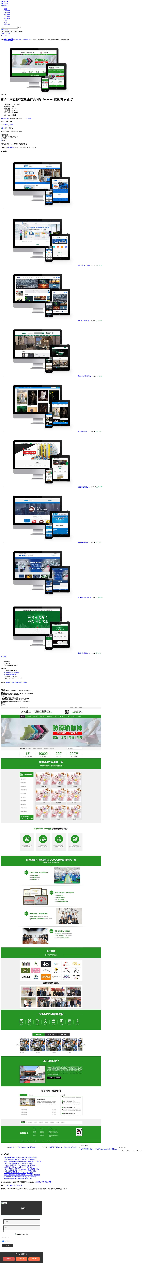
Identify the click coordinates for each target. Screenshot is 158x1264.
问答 (5, 22)
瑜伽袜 (25, 682)
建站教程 (7, 16)
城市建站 (38, 1182)
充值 (29, 118)
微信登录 (34, 1258)
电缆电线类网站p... (84, 542)
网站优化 (45, 1182)
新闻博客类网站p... (84, 320)
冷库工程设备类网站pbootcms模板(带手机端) (18, 1163)
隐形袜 (18, 682)
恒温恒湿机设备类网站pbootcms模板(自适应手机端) (20, 1157)
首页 (5, 9)
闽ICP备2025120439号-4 (14, 1185)
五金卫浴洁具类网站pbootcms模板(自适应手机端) (20, 1159)
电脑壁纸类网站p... (84, 431)
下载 (8, 33)
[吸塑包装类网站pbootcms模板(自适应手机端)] (41, 653)
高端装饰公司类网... (84, 376)
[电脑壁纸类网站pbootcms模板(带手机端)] (41, 431)
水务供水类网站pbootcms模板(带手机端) (23, 1147)
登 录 (7, 1245)
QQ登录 (21, 1258)
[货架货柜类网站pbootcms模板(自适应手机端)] (41, 487)
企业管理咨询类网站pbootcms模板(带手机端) (18, 1173)
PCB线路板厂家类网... (85, 598)
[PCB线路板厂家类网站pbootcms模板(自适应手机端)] (41, 598)
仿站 (5, 33)
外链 (2, 33)
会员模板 (7, 12)
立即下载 (4, 125)
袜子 (10, 682)
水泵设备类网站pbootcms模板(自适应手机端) (18, 1167)
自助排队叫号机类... (84, 265)
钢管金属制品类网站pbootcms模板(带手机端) (18, 1178)
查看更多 (4, 656)
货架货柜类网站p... (84, 487)
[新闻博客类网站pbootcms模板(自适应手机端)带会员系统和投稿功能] (41, 320)
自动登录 (7, 1241)
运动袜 (21, 682)
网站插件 (7, 18)
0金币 (14, 115)
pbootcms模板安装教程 (11, 672)
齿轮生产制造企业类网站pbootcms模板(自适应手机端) (21, 1169)
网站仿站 (7, 24)
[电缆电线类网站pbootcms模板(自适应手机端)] (41, 542)
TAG (26, 118)
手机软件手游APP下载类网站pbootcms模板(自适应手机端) (22, 1161)
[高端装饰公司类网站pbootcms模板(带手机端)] (41, 376)
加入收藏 (10, 125)
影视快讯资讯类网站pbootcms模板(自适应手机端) (20, 1177)
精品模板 (7, 11)
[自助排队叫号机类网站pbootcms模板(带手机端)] (41, 265)
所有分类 (4, 35)
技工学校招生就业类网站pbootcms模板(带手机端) (20, 1165)
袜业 (13, 682)
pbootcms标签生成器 (10, 674)
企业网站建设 (5, 118)
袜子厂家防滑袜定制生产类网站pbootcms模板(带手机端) (99, 1149)
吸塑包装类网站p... (84, 653)
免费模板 (7, 14)
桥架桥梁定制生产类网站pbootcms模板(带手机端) (20, 1171)
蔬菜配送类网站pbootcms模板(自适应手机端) (62, 1147)
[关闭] (3, 128)
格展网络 (11, 147)
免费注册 (9, 1258)
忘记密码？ (5, 1237)
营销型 (7, 682)
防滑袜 (15, 682)
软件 (5, 20)
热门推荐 (8, 39)
